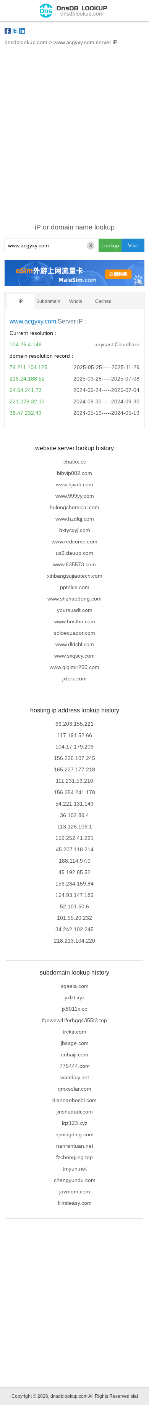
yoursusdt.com (74, 610)
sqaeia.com (75, 986)
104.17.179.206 (74, 747)
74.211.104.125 (28, 367)
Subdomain (48, 301)
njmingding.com (74, 1134)
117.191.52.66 (74, 735)
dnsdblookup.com (26, 42)
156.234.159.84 (74, 884)
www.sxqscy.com (74, 656)
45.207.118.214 (75, 849)
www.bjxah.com (74, 484)
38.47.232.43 (26, 413)
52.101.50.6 (74, 906)
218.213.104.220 (74, 941)
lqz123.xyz (74, 1123)
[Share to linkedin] (22, 31)
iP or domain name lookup (75, 227)
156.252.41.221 (74, 838)
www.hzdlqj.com (74, 519)
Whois (75, 301)
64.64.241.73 (26, 390)
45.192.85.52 (74, 872)
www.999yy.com (74, 496)
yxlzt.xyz (75, 997)
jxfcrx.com (74, 678)
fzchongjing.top (74, 1157)
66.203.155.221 (74, 724)
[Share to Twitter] (15, 31)
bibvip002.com (74, 473)
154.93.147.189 (74, 895)
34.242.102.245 (74, 929)
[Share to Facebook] (8, 31)
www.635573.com (74, 564)
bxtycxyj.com (74, 530)
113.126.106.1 (74, 827)
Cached (103, 301)
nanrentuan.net (74, 1146)
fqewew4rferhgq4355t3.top (74, 1020)
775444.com (75, 1066)
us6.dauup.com (74, 553)
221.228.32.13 (27, 401)
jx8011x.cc (74, 1009)
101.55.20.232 (74, 918)
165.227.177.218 (74, 769)
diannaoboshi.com (74, 1100)
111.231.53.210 (74, 781)
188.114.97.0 (75, 861)
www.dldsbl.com (74, 644)
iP (21, 301)
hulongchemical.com (74, 507)
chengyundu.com (75, 1180)
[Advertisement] (74, 139)
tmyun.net (75, 1169)
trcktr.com (74, 1032)
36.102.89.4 (74, 815)
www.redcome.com (74, 541)
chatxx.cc (74, 462)
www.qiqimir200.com (74, 667)
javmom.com (74, 1191)
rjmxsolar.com (74, 1089)
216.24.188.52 (27, 379)
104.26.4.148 (26, 344)
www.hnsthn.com (74, 621)
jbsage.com (75, 1043)
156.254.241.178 (74, 792)
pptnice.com (74, 587)
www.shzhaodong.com (74, 599)
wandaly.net (74, 1077)
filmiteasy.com (75, 1203)
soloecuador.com (74, 633)
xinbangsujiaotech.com (74, 576)
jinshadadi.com (75, 1112)
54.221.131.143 (74, 804)
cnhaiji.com (74, 1054)
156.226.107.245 (74, 758)
